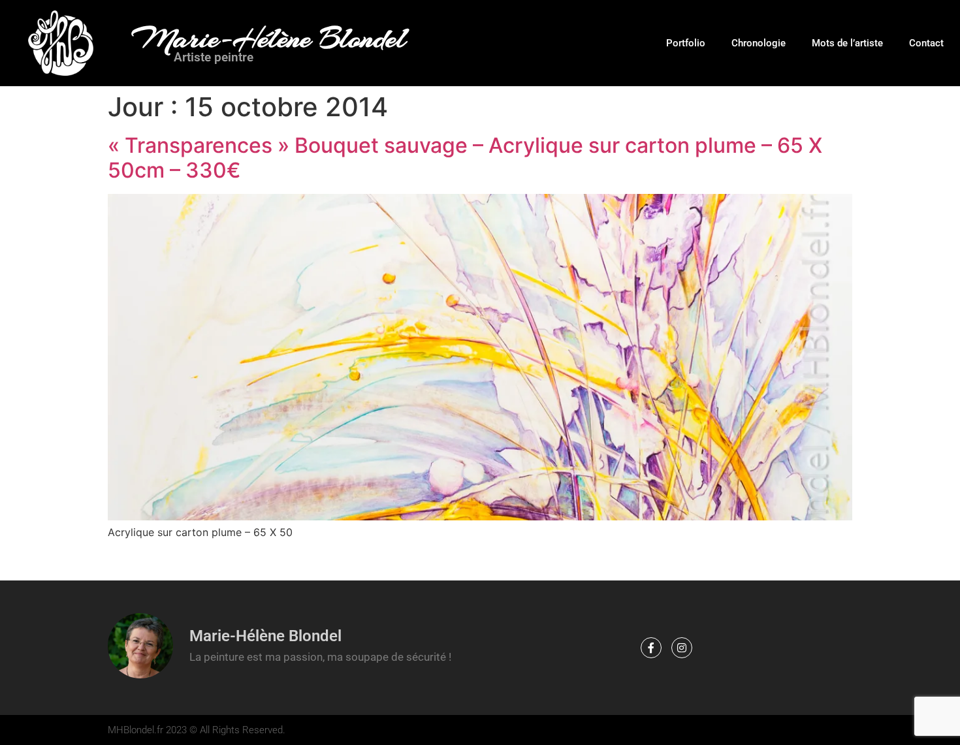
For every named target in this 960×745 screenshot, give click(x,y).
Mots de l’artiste (847, 43)
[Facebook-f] (651, 647)
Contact (926, 43)
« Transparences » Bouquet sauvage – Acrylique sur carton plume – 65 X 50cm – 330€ (465, 158)
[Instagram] (681, 647)
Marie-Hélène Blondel (269, 38)
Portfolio (685, 43)
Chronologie (758, 43)
